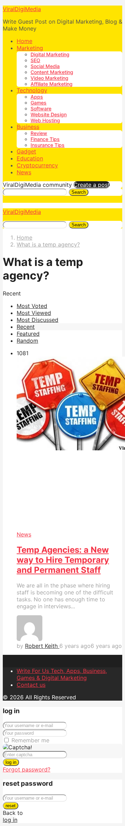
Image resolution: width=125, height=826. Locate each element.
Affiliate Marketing (52, 84)
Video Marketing (49, 78)
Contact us (31, 684)
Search (79, 192)
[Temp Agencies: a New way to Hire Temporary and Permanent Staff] (69, 444)
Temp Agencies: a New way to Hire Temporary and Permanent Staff (63, 560)
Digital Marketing (50, 54)
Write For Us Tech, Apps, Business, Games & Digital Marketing (62, 674)
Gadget (26, 151)
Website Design (49, 114)
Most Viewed (34, 312)
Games (39, 103)
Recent (26, 326)
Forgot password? (26, 769)
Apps (37, 97)
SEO (35, 60)
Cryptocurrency (37, 165)
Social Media (45, 66)
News (24, 172)
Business (28, 126)
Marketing (30, 47)
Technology (32, 90)
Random (27, 340)
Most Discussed (37, 319)
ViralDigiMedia (22, 9)
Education (30, 158)
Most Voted (32, 305)
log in (11, 762)
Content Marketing (52, 72)
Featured (28, 333)
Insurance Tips (48, 145)
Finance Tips (45, 139)
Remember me (30, 740)
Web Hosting (45, 120)
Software (41, 108)
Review (39, 133)
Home (24, 40)
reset (11, 805)
